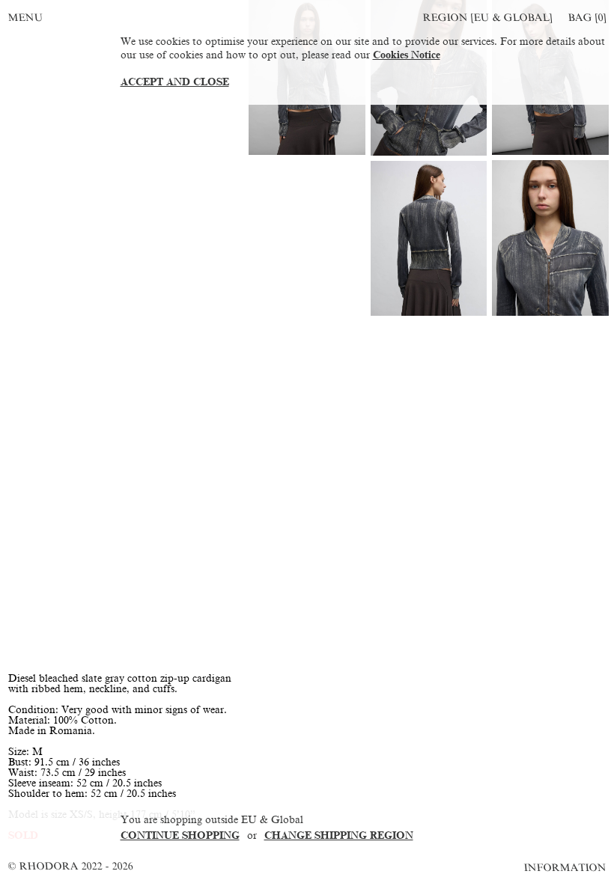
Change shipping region (338, 835)
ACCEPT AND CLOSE (175, 82)
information (565, 867)
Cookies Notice (406, 55)
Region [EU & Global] (487, 17)
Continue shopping (180, 835)
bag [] (587, 17)
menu (25, 17)
